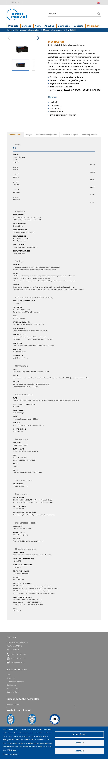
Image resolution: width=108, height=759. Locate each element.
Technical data (15, 135)
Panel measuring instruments (27, 30)
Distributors (11, 685)
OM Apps (15, 3)
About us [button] (49, 26)
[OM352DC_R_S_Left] (22, 49)
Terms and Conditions (15, 682)
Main (9, 675)
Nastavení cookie (79, 734)
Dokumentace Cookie (10, 754)
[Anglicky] (98, 2)
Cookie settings (13, 692)
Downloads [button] (64, 26)
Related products (89, 135)
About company (13, 689)
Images (29, 135)
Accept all (79, 751)
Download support (70, 135)
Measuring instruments (52, 30)
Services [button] (26, 26)
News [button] (38, 26)
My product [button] (93, 26)
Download (11, 678)
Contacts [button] (78, 26)
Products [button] (13, 26)
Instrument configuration (46, 135)
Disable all (79, 743)
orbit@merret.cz (17, 662)
